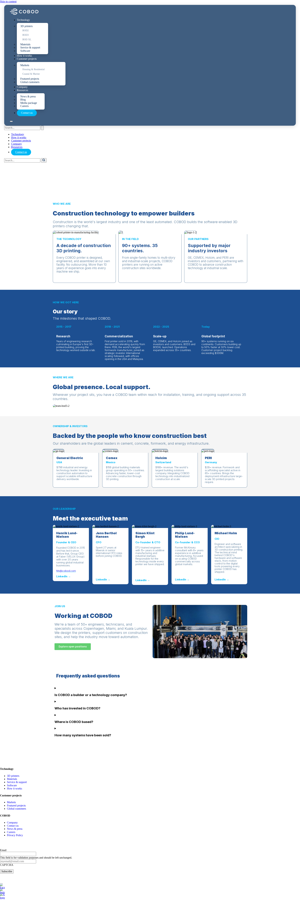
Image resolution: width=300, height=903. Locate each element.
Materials (25, 44)
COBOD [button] (5, 815)
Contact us (27, 112)
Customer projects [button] (11, 795)
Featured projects (29, 78)
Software (25, 50)
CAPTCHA (6, 864)
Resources (22, 90)
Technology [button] (7, 768)
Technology (23, 19)
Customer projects (27, 58)
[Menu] (11, 121)
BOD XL (26, 39)
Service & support (30, 47)
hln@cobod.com (66, 570)
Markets (24, 65)
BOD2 (25, 30)
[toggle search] (42, 128)
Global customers (29, 82)
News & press (28, 96)
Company (22, 86)
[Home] (24, 13)
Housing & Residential (33, 69)
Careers (24, 106)
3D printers (26, 26)
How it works (24, 55)
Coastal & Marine (31, 74)
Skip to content (8, 1)
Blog (23, 99)
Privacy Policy (15, 835)
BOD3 (25, 35)
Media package (28, 102)
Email (3, 850)
